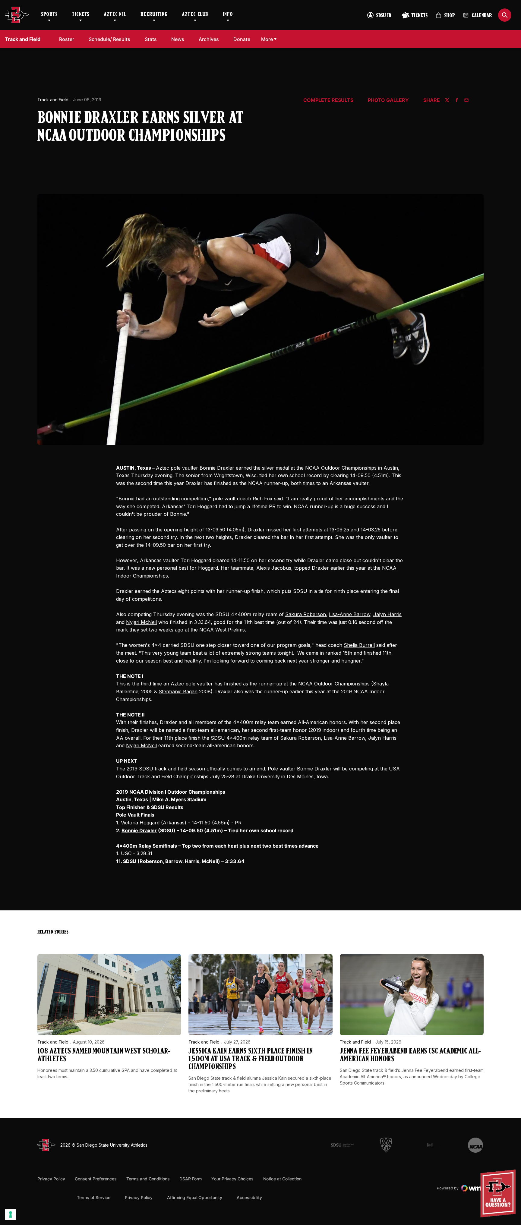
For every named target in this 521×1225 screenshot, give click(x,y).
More (267, 39)
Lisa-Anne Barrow (349, 614)
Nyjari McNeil (141, 622)
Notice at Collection (282, 1178)
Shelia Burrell (359, 645)
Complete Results (328, 100)
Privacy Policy (51, 1178)
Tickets (80, 14)
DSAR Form (190, 1178)
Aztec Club (195, 14)
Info (228, 14)
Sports (49, 14)
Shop (445, 18)
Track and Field (52, 99)
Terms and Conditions (148, 1178)
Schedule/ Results (109, 39)
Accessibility (249, 1197)
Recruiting (154, 14)
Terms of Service (93, 1197)
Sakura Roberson (305, 614)
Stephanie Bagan (178, 691)
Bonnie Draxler (217, 468)
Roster (66, 39)
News (177, 39)
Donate (241, 39)
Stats (151, 39)
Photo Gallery (388, 100)
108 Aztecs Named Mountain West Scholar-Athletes (104, 1055)
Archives (209, 39)
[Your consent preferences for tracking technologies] (10, 1214)
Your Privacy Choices (232, 1178)
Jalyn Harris (387, 614)
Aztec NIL (115, 14)
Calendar (482, 16)
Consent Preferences (96, 1178)
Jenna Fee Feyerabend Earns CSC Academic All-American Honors (410, 1055)
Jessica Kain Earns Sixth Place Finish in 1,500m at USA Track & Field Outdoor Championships (250, 1059)
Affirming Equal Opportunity (194, 1197)
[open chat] (499, 1193)
